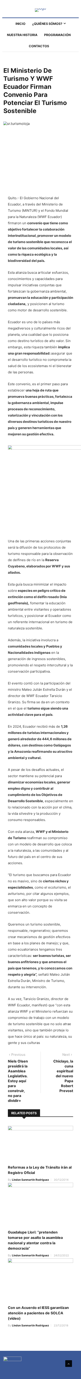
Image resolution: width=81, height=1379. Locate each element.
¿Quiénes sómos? (47, 24)
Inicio (20, 24)
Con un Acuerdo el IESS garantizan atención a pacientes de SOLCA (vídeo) (38, 1313)
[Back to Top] (68, 1363)
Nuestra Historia (22, 35)
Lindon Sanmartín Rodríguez (30, 1179)
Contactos (39, 46)
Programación (57, 35)
